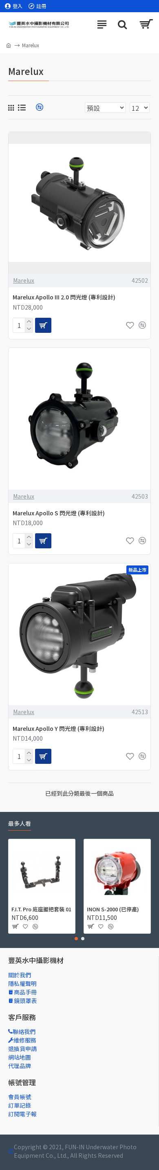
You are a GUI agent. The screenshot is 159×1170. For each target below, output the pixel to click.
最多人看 (19, 823)
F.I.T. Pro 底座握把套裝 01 (41, 909)
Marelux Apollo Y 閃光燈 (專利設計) (58, 728)
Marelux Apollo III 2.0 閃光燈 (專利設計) (64, 297)
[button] (76, 938)
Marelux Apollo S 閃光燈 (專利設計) (59, 513)
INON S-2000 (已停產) (113, 909)
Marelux (23, 280)
